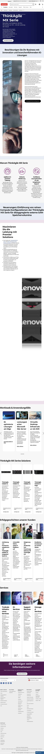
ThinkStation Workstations (3, 741)
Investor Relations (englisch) (3, 695)
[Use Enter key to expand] (37, 4)
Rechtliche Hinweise (4, 700)
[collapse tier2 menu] (23, 10)
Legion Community (30, 697)
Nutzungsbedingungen (17, 748)
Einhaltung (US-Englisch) (3, 698)
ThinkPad (2, 728)
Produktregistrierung (30, 701)
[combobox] (21, 4)
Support (37, 694)
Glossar (28, 719)
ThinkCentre (2, 735)
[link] (42, 1)
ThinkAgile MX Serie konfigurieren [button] (33, 101)
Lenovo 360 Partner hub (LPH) (12, 692)
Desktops (19, 699)
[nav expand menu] (1, 7)
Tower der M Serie (3, 733)
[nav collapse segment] (42, 7)
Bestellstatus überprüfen (38, 696)
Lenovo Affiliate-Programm (29, 714)
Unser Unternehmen (4, 691)
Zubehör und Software (20, 706)
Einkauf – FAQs (38, 700)
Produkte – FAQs (38, 698)
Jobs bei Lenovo (3, 702)
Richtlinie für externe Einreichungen (32, 748)
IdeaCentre (2, 736)
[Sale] (2, 10)
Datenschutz (3, 748)
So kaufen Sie (29, 710)
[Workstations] (18, 10)
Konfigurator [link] (16, 511)
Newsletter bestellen (30, 698)
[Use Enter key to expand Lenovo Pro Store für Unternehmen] (27, 1)
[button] (40, 1)
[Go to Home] (4, 4)
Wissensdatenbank (30, 721)
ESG (1, 705)
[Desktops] (12, 10)
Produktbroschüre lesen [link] (7, 509)
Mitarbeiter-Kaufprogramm (29, 717)
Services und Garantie (20, 709)
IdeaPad (2, 729)
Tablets (19, 697)
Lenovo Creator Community (29, 692)
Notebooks (20, 694)
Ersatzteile (19, 713)
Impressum (40, 748)
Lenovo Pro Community (29, 695)
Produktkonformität (30, 712)
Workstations (20, 701)
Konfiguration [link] (6, 511)
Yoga (1, 731)
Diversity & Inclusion (4, 704)
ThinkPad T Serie (3, 724)
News (1, 693)
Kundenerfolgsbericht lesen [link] (7, 579)
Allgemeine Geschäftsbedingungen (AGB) (22, 750)
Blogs (28, 707)
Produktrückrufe (20, 711)
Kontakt (37, 692)
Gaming (19, 695)
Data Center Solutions (20, 703)
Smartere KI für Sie (21, 692)
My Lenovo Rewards (30, 703)
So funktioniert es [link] (5, 655)
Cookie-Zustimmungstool (9, 748)
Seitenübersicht (24, 748)
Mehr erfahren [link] (27, 655)
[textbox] (36, 680)
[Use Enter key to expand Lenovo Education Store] (38, 1)
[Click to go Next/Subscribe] (14, 680)
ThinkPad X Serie (3, 726)
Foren (28, 705)
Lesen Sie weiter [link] (16, 655)
